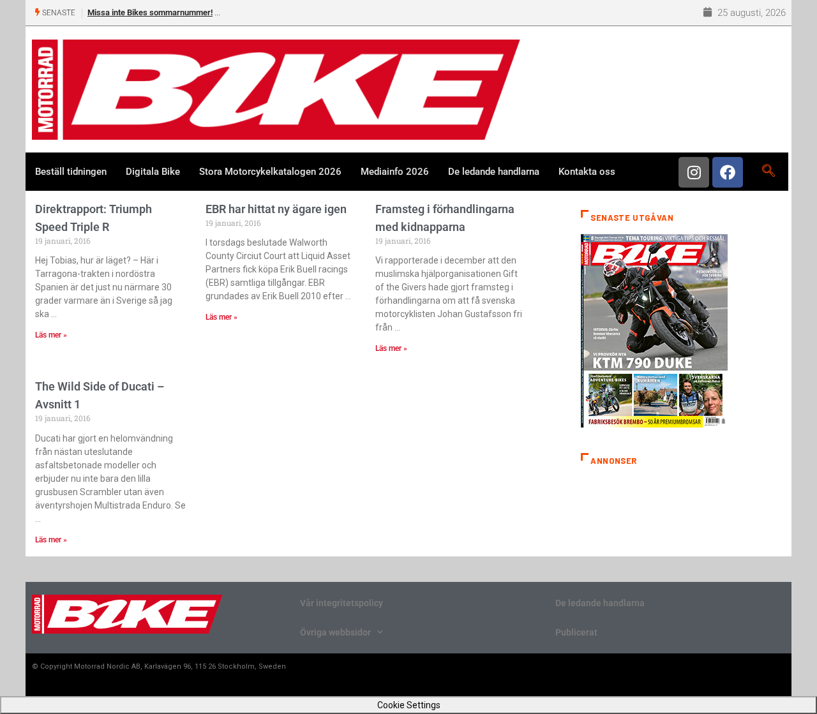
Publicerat (576, 632)
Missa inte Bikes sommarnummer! (150, 12)
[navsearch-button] (768, 171)
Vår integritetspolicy (341, 603)
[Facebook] (727, 172)
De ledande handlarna (493, 171)
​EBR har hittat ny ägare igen (276, 209)
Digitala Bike (153, 171)
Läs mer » (51, 335)
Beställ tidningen (71, 171)
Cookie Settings (408, 705)
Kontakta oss (586, 171)
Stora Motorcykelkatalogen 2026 (270, 171)
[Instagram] (693, 172)
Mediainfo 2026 (395, 171)
